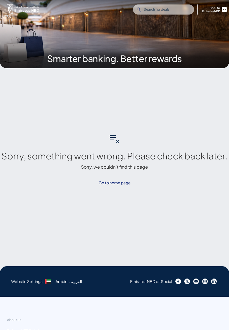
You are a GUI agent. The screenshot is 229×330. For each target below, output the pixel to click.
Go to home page (115, 182)
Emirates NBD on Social (151, 281)
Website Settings (26, 281)
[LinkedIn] (214, 281)
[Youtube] (196, 281)
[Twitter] (187, 281)
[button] (23, 8)
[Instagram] (205, 281)
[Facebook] (178, 281)
